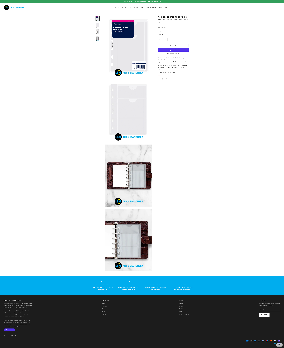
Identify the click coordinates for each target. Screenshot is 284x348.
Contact (167, 7)
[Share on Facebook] (162, 79)
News (160, 7)
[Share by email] (168, 79)
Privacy (104, 314)
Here (146, 1)
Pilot (142, 7)
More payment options (173, 54)
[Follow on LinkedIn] (16, 335)
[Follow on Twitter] (8, 335)
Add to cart (173, 45)
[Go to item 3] (97, 31)
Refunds (104, 309)
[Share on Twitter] (164, 79)
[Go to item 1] (97, 18)
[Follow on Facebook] (4, 335)
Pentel (136, 7)
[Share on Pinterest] (166, 79)
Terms (104, 311)
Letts (130, 7)
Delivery (104, 306)
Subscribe (264, 315)
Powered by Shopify (25, 342)
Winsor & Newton (151, 7)
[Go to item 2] (97, 25)
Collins (117, 7)
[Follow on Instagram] (12, 335)
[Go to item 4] (97, 38)
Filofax (124, 7)
